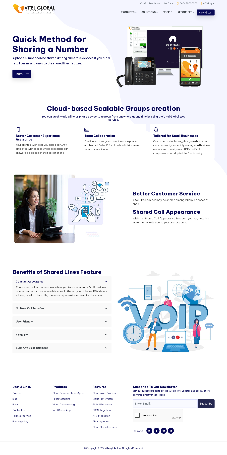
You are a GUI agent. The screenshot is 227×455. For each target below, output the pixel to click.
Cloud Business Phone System (69, 393)
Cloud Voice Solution (104, 393)
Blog (14, 399)
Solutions (148, 12)
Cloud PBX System (103, 399)
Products (127, 12)
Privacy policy (20, 421)
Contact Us (18, 410)
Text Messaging (61, 399)
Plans (15, 404)
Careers (16, 393)
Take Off (22, 74)
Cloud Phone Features (105, 427)
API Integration (101, 421)
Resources (184, 12)
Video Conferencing (64, 404)
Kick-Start (206, 12)
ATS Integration (101, 416)
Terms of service (21, 416)
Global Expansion (102, 404)
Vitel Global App (62, 410)
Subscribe (206, 403)
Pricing (167, 12)
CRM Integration (102, 410)
